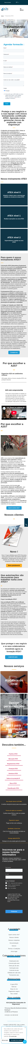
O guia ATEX (14, 984)
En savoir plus (13, 1036)
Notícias (14, 986)
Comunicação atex (14, 963)
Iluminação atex (14, 968)
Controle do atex (14, 970)
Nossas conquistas (14, 940)
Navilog (20, 1026)
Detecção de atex (14, 965)
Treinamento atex (14, 975)
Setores (14, 946)
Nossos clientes (14, 937)
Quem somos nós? (14, 934)
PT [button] (17, 2)
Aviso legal (14, 951)
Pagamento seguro (14, 991)
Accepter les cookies (16, 1040)
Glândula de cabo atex (14, 972)
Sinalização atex (14, 961)
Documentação (14, 943)
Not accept (5, 1040)
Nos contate (14, 993)
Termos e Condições (14, 948)
